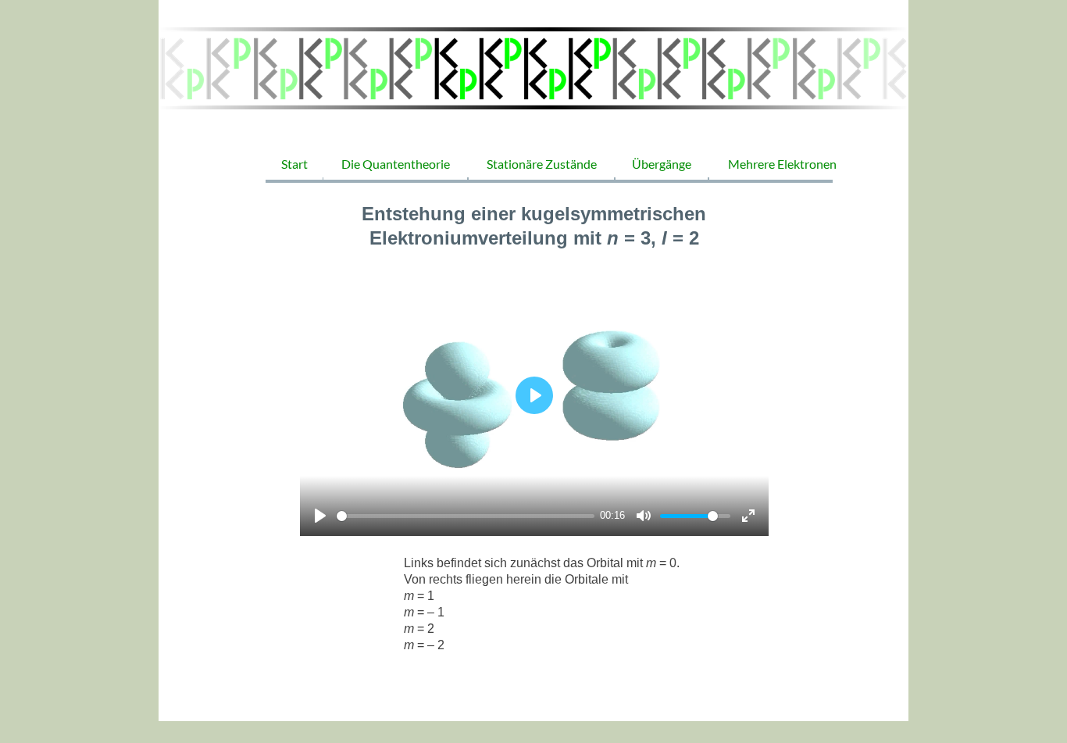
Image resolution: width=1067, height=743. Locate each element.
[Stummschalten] (643, 515)
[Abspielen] (320, 515)
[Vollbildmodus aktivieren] (748, 515)
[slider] (465, 516)
